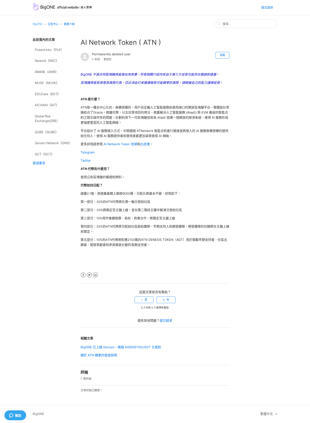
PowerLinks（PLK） (49, 50)
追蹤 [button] (222, 55)
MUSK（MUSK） (47, 83)
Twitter (89, 275)
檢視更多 (39, 163)
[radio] (144, 300)
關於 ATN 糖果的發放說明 (99, 355)
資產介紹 (69, 24)
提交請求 (267, 7)
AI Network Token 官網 (120, 144)
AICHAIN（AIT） (47, 105)
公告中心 (53, 24)
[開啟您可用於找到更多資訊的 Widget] (15, 415)
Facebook (83, 275)
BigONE (38, 24)
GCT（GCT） (44, 154)
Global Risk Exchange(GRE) (46, 118)
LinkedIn (95, 275)
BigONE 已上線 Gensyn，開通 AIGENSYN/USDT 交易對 (121, 347)
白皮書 (145, 144)
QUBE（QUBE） (46, 132)
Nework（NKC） (47, 61)
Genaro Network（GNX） (53, 143)
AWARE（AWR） (46, 72)
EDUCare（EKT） (48, 94)
